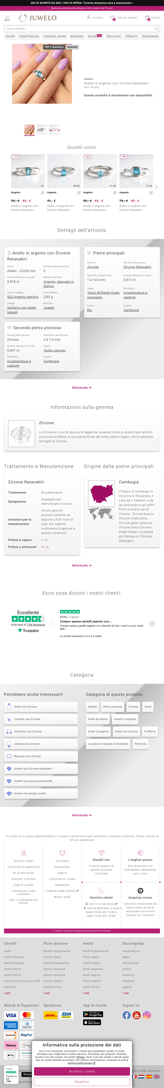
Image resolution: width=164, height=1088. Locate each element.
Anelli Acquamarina (95, 951)
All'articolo (80, 388)
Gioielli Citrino (53, 987)
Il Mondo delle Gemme (60, 891)
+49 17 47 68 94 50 (101, 904)
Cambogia (131, 310)
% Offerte (150, 732)
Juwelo (49, 307)
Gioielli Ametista (54, 969)
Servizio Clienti (23, 861)
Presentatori (62, 867)
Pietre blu (141, 744)
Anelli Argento (92, 981)
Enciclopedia (150, 36)
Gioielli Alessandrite (57, 963)
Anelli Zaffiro (12, 975)
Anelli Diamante (14, 957)
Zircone (93, 267)
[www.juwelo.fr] (134, 1076)
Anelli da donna (98, 719)
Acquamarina (131, 951)
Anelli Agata (91, 957)
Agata (126, 957)
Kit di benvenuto (23, 873)
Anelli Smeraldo (14, 963)
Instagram (147, 1015)
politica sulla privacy (80, 1063)
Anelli (147, 707)
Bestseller (77, 36)
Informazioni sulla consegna (23, 892)
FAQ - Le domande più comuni (23, 901)
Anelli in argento (98, 732)
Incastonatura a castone (136, 295)
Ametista (128, 981)
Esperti (62, 873)
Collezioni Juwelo (55, 36)
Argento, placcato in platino (59, 284)
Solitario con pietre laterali (21, 310)
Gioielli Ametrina (54, 975)
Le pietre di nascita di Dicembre (108, 744)
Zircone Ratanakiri (137, 267)
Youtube (137, 1015)
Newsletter (62, 885)
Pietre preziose (112, 707)
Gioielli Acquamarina (57, 951)
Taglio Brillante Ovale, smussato (103, 295)
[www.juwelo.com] (157, 1076)
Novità (94, 36)
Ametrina (129, 975)
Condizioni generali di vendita (23, 1071)
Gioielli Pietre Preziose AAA (22, 981)
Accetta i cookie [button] (82, 1071)
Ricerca (156, 28)
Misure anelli (62, 897)
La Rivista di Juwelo (62, 879)
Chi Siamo (62, 861)
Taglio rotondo (55, 350)
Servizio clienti (101, 898)
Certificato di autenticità (23, 867)
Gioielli (10, 36)
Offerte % (131, 36)
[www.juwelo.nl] (141, 1076)
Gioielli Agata (52, 957)
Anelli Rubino (12, 969)
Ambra (127, 969)
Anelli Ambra (91, 963)
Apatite (127, 987)
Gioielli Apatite (53, 981)
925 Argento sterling (22, 297)
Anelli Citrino (91, 987)
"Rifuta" (80, 1057)
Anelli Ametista (93, 969)
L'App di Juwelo (23, 885)
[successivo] (156, 187)
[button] (7, 18)
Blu (89, 310)
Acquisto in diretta (23, 879)
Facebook (127, 1015)
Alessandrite (131, 963)
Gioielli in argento (125, 719)
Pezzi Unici (114, 36)
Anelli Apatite (92, 975)
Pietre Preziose (29, 36)
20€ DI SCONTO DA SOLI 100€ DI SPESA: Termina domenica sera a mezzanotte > (82, 3)
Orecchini (10, 987)
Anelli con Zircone (126, 732)
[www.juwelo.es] (149, 1076)
